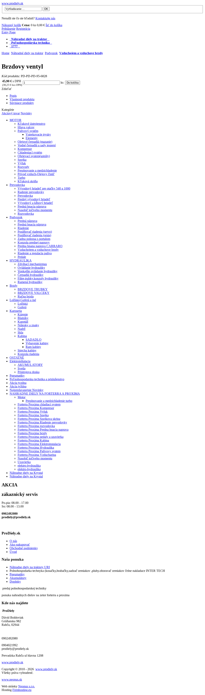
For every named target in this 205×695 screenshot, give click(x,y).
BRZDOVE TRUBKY (33, 289)
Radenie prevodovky (31, 192)
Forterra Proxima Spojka (33, 415)
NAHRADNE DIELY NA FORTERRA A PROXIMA (45, 393)
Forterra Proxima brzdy (32, 433)
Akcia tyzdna (18, 382)
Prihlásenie (8, 28)
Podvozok (51, 53)
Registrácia (23, 28)
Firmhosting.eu (21, 690)
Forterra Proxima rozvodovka (36, 426)
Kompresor (25, 149)
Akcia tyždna (18, 386)
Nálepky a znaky (28, 325)
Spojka (22, 159)
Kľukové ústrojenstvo (31, 123)
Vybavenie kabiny (37, 343)
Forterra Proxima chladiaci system (39, 404)
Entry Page (9, 32)
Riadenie (23, 228)
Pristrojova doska (28, 372)
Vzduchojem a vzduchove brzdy (81, 53)
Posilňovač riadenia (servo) (35, 231)
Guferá (22, 307)
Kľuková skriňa (28, 181)
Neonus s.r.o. (26, 686)
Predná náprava (27, 221)
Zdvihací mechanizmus (32, 264)
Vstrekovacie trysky (38, 134)
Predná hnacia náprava (32, 206)
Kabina (22, 336)
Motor (21, 397)
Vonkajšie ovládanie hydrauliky (37, 271)
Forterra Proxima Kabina (33, 440)
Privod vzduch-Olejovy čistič (36, 174)
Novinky (26, 113)
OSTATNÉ (17, 357)
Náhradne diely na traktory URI (30, 567)
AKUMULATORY (30, 364)
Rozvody (23, 167)
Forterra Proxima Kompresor (36, 408)
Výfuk (22, 163)
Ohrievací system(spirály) (34, 156)
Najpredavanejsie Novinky (26, 390)
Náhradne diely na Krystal (26, 472)
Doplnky (15, 581)
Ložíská (23, 303)
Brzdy (13, 285)
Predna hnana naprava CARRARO (40, 246)
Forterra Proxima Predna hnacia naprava (43, 429)
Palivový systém (28, 131)
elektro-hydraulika (29, 465)
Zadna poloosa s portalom (34, 239)
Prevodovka (17, 185)
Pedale (22, 257)
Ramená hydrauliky (30, 282)
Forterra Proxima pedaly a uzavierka (40, 436)
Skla (20, 332)
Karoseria (16, 311)
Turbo (21, 177)
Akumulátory (18, 578)
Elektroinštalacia (20, 361)
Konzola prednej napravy (34, 242)
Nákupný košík (11, 25)
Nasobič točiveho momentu (35, 210)
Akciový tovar (11, 113)
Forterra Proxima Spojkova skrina (39, 418)
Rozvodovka (26, 213)
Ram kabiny (33, 346)
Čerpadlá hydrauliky (30, 275)
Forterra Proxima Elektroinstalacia (39, 444)
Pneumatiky (17, 375)
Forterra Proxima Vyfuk (33, 411)
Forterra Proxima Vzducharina (37, 454)
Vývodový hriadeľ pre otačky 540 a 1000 (44, 188)
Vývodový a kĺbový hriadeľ (35, 203)
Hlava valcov (26, 127)
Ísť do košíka (54, 25)
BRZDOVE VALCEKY (33, 293)
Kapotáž (23, 321)
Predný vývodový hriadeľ (34, 199)
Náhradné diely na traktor (27, 53)
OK (46, 8)
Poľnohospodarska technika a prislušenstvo (37, 379)
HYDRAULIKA (21, 260)
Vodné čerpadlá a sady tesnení (37, 145)
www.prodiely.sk (12, 3)
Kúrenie (23, 314)
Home (5, 53)
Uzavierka (24, 462)
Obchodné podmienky (24, 548)
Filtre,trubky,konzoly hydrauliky (38, 278)
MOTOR (15, 120)
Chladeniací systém (30, 152)
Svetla (21, 368)
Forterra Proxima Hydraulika (36, 447)
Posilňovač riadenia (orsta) (34, 235)
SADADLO (33, 339)
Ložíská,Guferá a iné (23, 300)
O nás (13, 541)
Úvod (13, 551)
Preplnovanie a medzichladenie (37, 170)
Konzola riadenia (28, 354)
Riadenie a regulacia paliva (35, 253)
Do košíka (72, 82)
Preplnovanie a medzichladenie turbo (49, 400)
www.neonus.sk (12, 679)
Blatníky (23, 318)
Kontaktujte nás (45, 18)
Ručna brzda (26, 296)
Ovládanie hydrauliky (31, 267)
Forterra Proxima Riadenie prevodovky (42, 422)
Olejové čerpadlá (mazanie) (35, 141)
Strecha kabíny (27, 350)
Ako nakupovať (20, 544)
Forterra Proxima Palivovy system (39, 451)
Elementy (32, 138)
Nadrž (21, 329)
